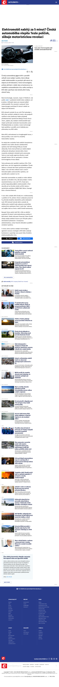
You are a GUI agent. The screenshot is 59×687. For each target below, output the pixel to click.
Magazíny (26, 628)
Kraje (40, 599)
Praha (40, 602)
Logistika (10, 610)
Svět (9, 603)
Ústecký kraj (41, 608)
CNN (7, 100)
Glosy (25, 603)
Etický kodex (26, 664)
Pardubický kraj (42, 618)
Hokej (9, 630)
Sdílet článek (54, 41)
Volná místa (38, 666)
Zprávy (40, 630)
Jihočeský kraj (42, 610)
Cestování (26, 634)
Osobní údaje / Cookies (28, 666)
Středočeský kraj (43, 603)
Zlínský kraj (41, 615)
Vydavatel (41, 664)
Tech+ (25, 630)
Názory (26, 599)
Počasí (9, 612)
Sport (9, 605)
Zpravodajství (12, 599)
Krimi (9, 613)
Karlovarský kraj (43, 621)
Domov (10, 602)
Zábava (40, 637)
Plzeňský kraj (42, 613)
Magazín (10, 615)
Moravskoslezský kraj (44, 607)
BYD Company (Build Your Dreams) (19, 281)
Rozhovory (26, 602)
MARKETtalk (11, 616)
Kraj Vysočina (42, 623)
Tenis (9, 634)
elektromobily (7, 281)
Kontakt (37, 664)
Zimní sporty (11, 642)
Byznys (10, 607)
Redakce (32, 664)
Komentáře (26, 605)
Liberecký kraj (42, 620)
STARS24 (41, 628)
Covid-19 (10, 620)
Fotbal (10, 632)
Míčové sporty (11, 638)
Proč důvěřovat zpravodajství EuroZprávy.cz (15, 69)
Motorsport (11, 635)
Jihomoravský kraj (43, 605)
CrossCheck (11, 618)
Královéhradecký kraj (44, 616)
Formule (10, 637)
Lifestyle (41, 634)
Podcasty (26, 607)
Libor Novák (5, 41)
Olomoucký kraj (42, 612)
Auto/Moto (13, 2)
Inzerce (47, 664)
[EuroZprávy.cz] (5, 2)
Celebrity (41, 632)
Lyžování (10, 640)
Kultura (10, 608)
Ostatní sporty (12, 643)
